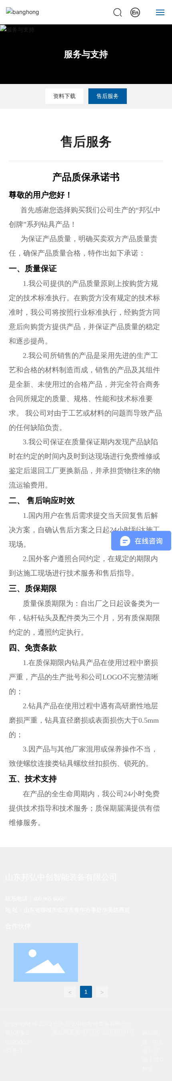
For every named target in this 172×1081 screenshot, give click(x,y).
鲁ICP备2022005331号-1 (17, 1041)
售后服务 (107, 95)
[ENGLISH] (135, 11)
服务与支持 (86, 54)
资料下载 (64, 95)
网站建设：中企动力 (152, 1041)
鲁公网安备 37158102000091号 (93, 1031)
